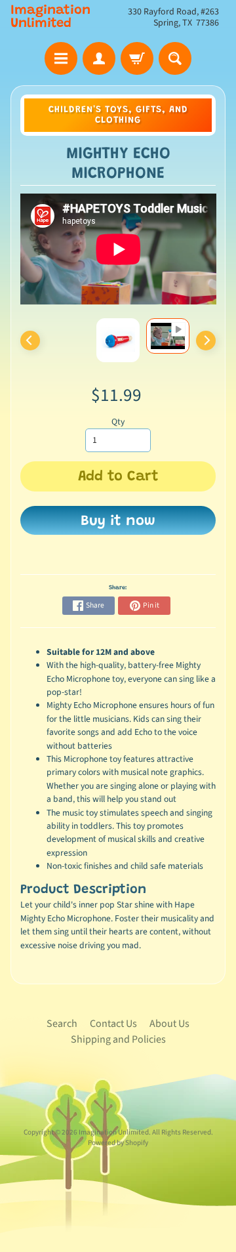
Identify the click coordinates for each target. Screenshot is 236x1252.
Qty (118, 421)
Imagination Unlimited (50, 17)
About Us (169, 1023)
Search (62, 1023)
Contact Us (113, 1023)
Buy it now (118, 521)
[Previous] (30, 340)
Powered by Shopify (118, 1143)
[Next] (206, 340)
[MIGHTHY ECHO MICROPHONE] (167, 335)
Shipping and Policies (118, 1039)
